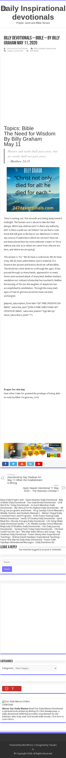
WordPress (27, 745)
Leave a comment (15, 51)
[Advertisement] (33, 88)
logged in (36, 549)
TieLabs (53, 745)
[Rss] (33, 749)
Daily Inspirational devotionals (33, 12)
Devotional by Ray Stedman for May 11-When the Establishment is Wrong (24, 479)
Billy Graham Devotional (45, 48)
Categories (7, 668)
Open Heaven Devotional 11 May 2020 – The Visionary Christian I (41, 488)
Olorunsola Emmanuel (17, 48)
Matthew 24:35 (20, 161)
